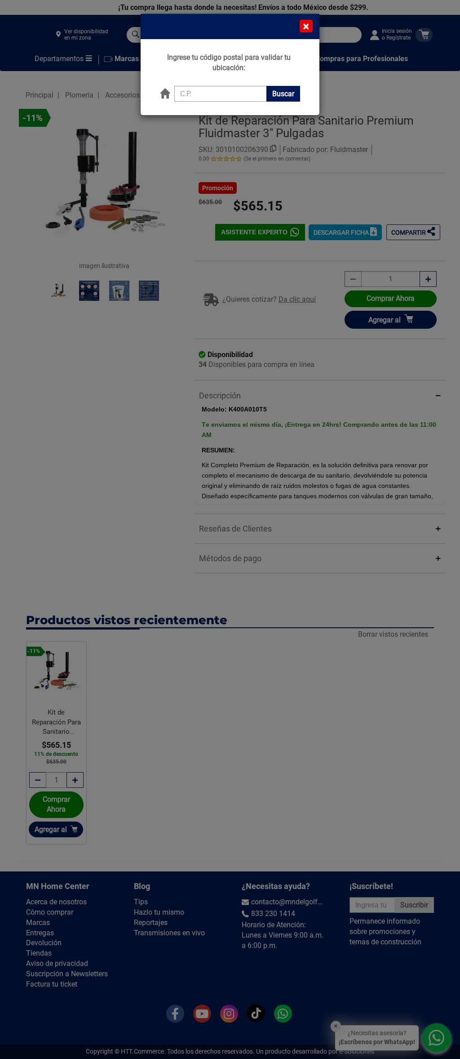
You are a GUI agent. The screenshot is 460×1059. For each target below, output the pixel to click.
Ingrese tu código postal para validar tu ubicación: (229, 62)
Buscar (283, 93)
